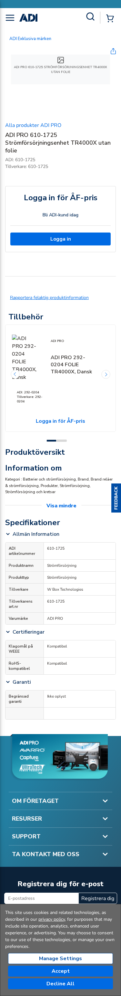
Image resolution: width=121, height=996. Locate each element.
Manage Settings (60, 958)
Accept (61, 971)
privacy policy (51, 919)
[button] (116, 498)
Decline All (60, 983)
